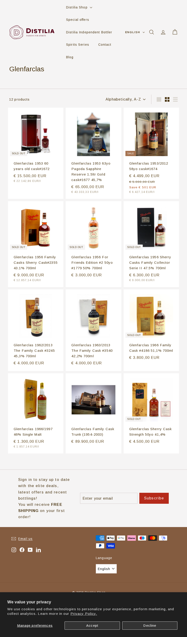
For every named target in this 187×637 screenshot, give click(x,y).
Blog (70, 57)
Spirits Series (77, 44)
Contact (104, 44)
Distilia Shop (77, 7)
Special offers (77, 19)
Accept (92, 625)
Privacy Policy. (83, 614)
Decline (149, 625)
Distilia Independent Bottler (89, 32)
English (132, 32)
